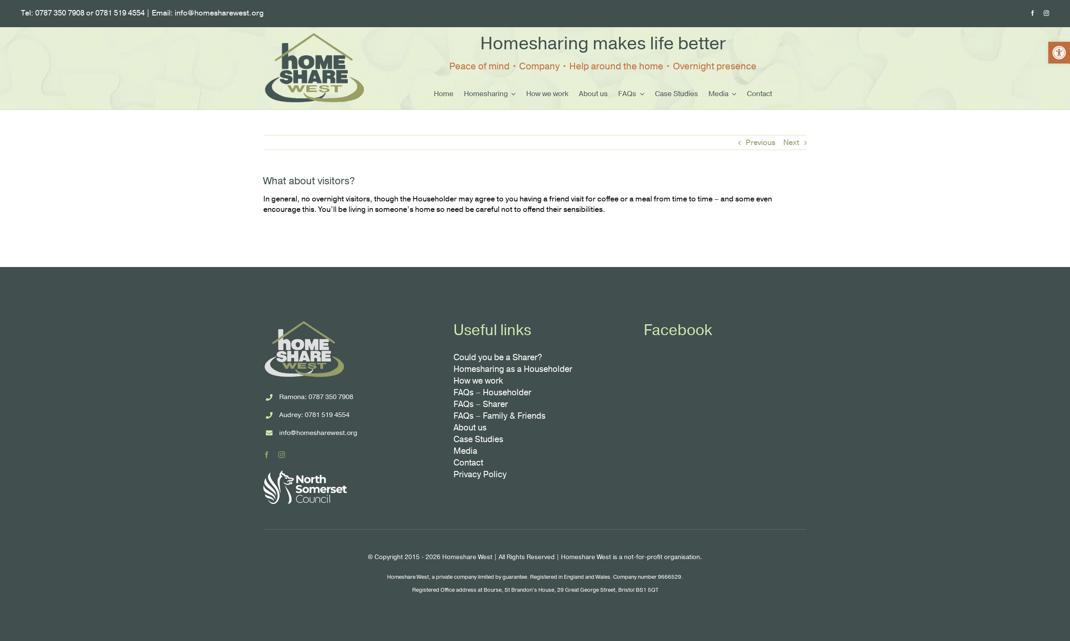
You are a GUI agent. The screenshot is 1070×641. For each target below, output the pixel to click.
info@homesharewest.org (318, 433)
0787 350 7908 (330, 397)
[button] (1059, 53)
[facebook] (1032, 13)
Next (791, 142)
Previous (760, 142)
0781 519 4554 (327, 415)
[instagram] (1046, 13)
